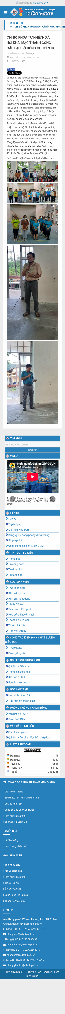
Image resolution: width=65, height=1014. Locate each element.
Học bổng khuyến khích (21, 614)
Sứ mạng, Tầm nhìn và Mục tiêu (21, 797)
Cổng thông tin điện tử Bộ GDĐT (26, 545)
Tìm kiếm (32, 450)
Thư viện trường (17, 630)
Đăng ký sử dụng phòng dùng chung (28, 535)
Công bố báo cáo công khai (19, 809)
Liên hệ (12, 519)
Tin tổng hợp (27, 53)
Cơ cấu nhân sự (13, 803)
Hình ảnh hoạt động (19, 598)
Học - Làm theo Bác (19, 695)
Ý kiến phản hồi (16, 625)
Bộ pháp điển (15, 540)
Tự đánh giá (15, 648)
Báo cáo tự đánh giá (15, 821)
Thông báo (14, 558)
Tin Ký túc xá (15, 604)
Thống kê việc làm (18, 620)
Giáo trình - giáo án (18, 732)
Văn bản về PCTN (18, 713)
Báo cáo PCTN (16, 719)
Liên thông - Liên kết (15, 846)
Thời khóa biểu (16, 588)
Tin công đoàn (16, 564)
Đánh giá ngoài (16, 653)
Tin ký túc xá (11, 883)
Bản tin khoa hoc (17, 682)
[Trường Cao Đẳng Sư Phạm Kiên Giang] (32, 12)
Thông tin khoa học (19, 671)
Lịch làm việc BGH (18, 529)
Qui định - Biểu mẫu (19, 666)
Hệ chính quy (11, 840)
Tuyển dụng (14, 524)
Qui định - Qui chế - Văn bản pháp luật (29, 737)
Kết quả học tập (17, 593)
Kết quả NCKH (16, 677)
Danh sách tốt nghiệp (20, 609)
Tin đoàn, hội (15, 569)
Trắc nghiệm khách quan (22, 700)
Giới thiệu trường (13, 791)
